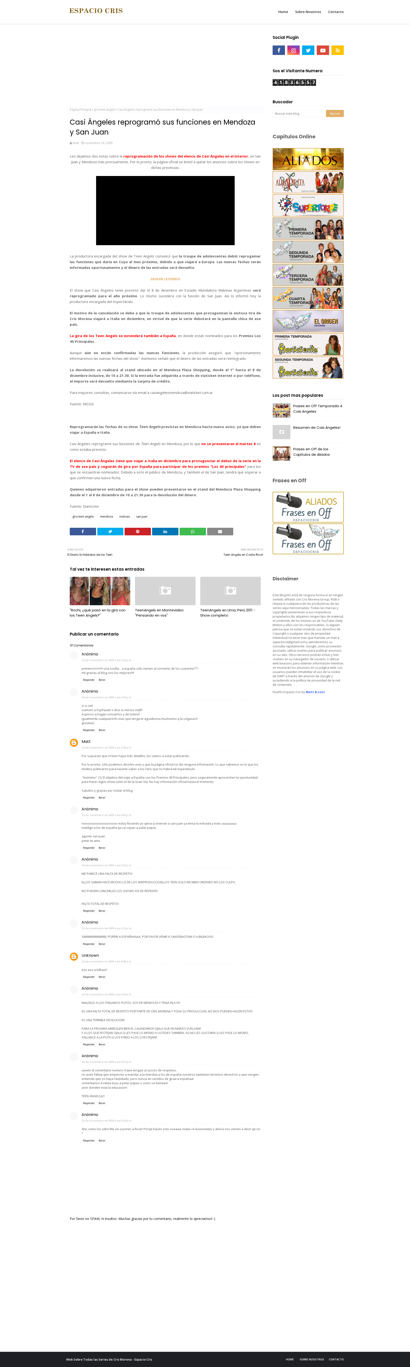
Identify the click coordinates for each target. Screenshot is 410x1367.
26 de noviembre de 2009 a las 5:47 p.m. (107, 697)
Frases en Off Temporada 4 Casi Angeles (317, 408)
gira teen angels (104, 110)
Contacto (336, 1359)
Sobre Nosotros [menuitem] (308, 11)
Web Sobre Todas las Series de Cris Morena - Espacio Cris (109, 1359)
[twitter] (308, 50)
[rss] (337, 50)
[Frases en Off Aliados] (308, 521)
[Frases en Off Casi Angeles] (308, 553)
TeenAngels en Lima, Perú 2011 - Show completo (227, 613)
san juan (141, 516)
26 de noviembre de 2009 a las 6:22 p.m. (107, 865)
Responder (89, 679)
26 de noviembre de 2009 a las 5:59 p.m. (107, 747)
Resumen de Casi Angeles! (316, 427)
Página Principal (80, 110)
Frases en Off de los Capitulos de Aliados (311, 452)
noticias (124, 516)
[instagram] (293, 50)
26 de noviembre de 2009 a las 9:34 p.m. (107, 1120)
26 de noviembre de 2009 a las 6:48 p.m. (107, 961)
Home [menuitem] (283, 11)
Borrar (102, 679)
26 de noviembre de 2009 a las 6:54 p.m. (107, 994)
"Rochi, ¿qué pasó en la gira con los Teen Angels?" (98, 613)
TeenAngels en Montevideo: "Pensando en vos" (159, 613)
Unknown (90, 955)
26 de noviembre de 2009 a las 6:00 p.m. (107, 815)
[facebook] (279, 50)
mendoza (106, 516)
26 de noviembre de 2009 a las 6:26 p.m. (107, 928)
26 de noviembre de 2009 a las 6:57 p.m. (107, 1062)
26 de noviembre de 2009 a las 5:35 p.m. (107, 660)
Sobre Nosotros (312, 1359)
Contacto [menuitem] (336, 11)
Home (290, 1359)
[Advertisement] (165, 66)
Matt (76, 143)
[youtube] (323, 50)
